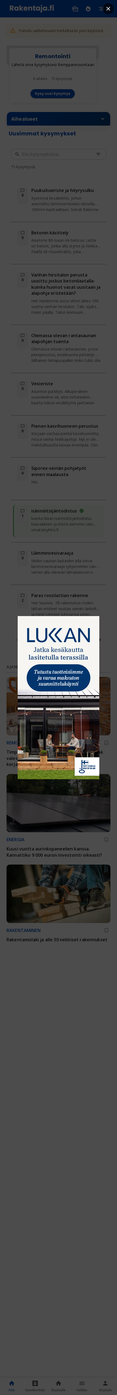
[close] (108, 8)
